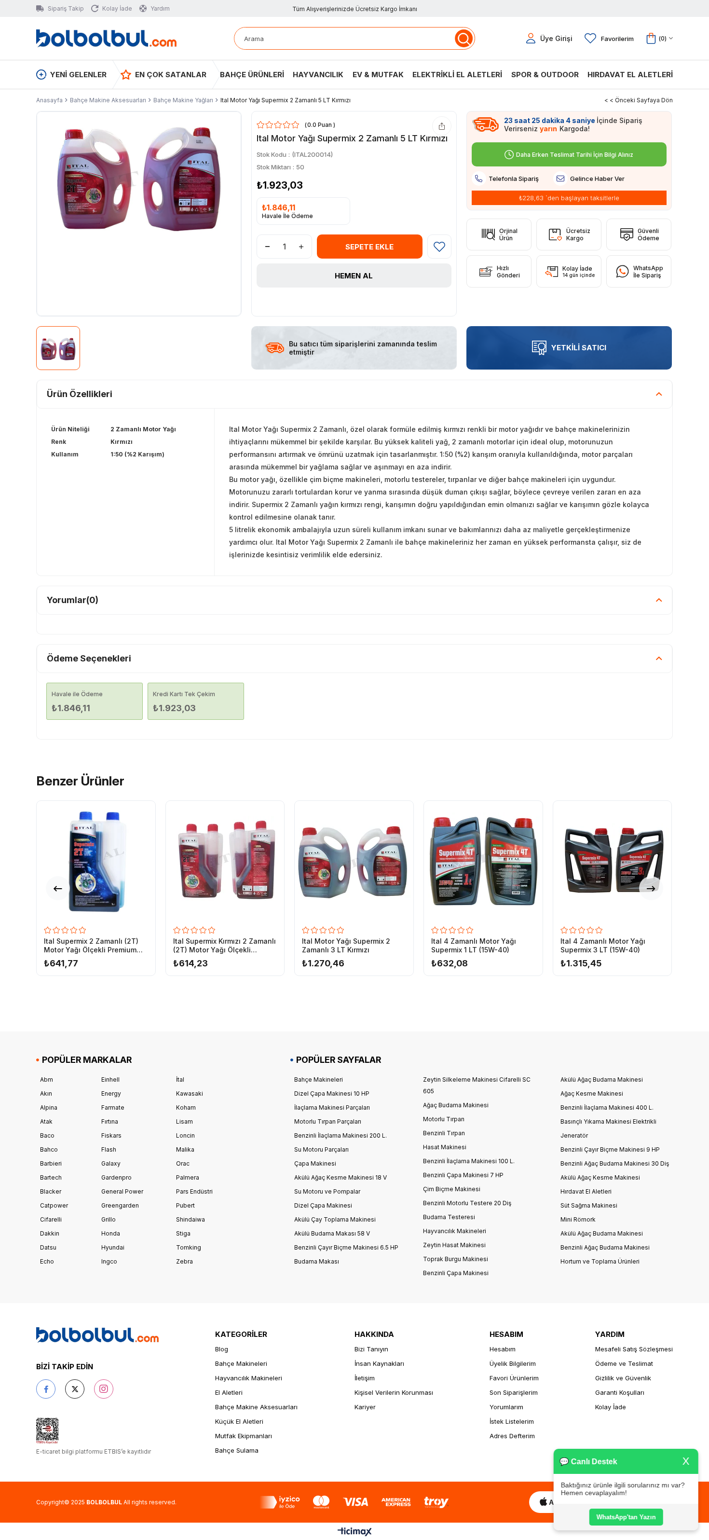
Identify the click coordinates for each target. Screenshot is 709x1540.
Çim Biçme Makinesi (451, 1189)
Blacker (50, 1191)
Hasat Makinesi (444, 1147)
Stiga (183, 1233)
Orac (183, 1163)
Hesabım (503, 1349)
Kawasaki (189, 1093)
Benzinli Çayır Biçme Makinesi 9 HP (610, 1149)
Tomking (188, 1247)
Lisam (184, 1121)
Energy (111, 1093)
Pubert (185, 1205)
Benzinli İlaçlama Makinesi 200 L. (340, 1135)
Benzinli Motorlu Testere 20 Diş (467, 1203)
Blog (221, 1349)
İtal (180, 1079)
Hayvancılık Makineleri (454, 1231)
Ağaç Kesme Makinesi (591, 1093)
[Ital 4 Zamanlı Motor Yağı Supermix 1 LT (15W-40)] (483, 860)
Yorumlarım (506, 1407)
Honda (110, 1233)
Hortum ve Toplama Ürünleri (600, 1261)
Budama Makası (316, 1261)
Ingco (109, 1261)
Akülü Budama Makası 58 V (332, 1233)
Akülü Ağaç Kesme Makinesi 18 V (340, 1177)
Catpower (54, 1205)
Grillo (108, 1219)
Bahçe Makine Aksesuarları (256, 1407)
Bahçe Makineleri (318, 1079)
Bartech (51, 1177)
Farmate (112, 1107)
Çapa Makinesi (315, 1163)
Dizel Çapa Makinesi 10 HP (331, 1093)
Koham (186, 1107)
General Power (122, 1191)
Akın (46, 1093)
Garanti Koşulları (619, 1392)
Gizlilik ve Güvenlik (623, 1378)
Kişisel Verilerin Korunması (393, 1392)
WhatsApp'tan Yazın (627, 1517)
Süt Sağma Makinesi (588, 1205)
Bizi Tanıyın (371, 1349)
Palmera (187, 1177)
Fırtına (109, 1121)
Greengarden (120, 1205)
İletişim (364, 1378)
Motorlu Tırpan (443, 1119)
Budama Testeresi (449, 1217)
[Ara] (464, 38)
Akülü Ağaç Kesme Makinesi (600, 1177)
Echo (47, 1261)
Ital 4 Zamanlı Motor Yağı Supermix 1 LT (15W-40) (473, 945)
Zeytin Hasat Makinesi (454, 1245)
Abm (46, 1079)
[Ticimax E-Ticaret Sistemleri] (355, 1532)
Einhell (110, 1079)
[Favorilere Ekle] (439, 246)
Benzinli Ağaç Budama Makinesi (605, 1247)
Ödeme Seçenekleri (89, 658)
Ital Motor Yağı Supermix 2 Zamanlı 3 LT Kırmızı (346, 945)
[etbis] (47, 1431)
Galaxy (111, 1163)
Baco (47, 1135)
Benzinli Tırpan (444, 1133)
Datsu (48, 1247)
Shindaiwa (190, 1219)
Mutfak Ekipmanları (243, 1436)
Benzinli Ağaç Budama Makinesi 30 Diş (614, 1163)
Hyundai (112, 1247)
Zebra (184, 1261)
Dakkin (49, 1233)
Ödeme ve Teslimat (624, 1363)
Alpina (48, 1107)
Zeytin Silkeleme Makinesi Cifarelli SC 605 (477, 1085)
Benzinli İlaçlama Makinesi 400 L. (607, 1107)
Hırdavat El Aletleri (586, 1191)
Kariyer (365, 1407)
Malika (185, 1149)
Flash (108, 1149)
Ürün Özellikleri (79, 394)
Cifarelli (51, 1219)
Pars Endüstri (194, 1191)
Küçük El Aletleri (239, 1421)
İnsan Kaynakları (379, 1363)
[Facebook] (45, 1389)
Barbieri (51, 1163)
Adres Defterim (512, 1436)
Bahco (49, 1149)
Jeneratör (574, 1135)
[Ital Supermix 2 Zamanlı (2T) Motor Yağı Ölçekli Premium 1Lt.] (96, 860)
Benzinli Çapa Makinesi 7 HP (463, 1175)
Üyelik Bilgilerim (513, 1363)
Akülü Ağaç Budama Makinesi (601, 1079)
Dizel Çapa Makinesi (323, 1205)
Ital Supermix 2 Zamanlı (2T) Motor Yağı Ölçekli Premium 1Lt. (91, 945)
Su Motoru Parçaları (321, 1149)
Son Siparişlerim (514, 1392)
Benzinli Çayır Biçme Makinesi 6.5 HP (346, 1247)
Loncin (185, 1135)
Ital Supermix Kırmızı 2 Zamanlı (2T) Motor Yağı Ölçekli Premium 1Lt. (224, 945)
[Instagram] (103, 1389)
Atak (46, 1121)
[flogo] (97, 1335)
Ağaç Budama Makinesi (456, 1105)
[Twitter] (74, 1389)
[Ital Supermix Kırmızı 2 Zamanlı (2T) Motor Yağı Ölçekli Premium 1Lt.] (225, 860)
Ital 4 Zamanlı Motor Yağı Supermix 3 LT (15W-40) (602, 945)
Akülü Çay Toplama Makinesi (335, 1219)
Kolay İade (610, 1407)
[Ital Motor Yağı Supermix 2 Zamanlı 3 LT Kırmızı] (354, 860)
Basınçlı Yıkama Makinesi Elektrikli (608, 1121)
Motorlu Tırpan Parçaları (327, 1121)
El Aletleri (229, 1392)
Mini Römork (578, 1219)
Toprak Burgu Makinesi (455, 1259)
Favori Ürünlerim (514, 1378)
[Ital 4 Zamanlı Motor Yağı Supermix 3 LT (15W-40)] (612, 860)
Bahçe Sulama (237, 1450)
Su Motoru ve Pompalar (327, 1191)
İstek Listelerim (512, 1421)
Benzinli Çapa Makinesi (456, 1273)
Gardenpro (116, 1177)
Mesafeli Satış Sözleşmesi (634, 1349)
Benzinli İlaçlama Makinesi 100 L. (469, 1161)
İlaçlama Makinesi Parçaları (332, 1107)
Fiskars (111, 1135)
